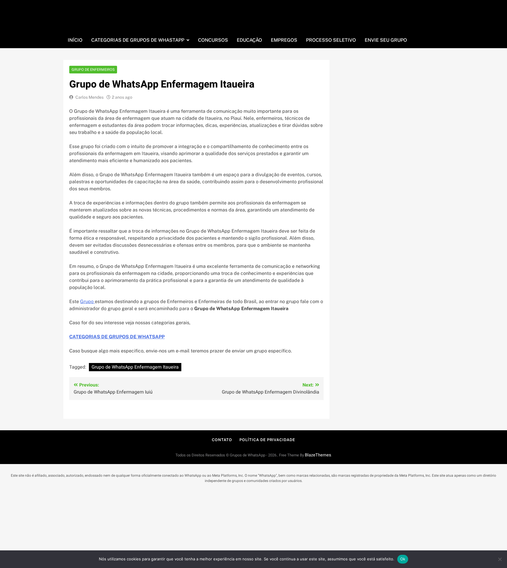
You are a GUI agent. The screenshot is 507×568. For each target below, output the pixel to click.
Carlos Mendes (89, 97)
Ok (402, 559)
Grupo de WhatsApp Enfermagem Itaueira (135, 367)
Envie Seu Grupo (386, 40)
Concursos (213, 40)
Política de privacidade (267, 440)
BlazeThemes (318, 455)
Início (75, 40)
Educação (249, 40)
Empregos (284, 40)
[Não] (500, 559)
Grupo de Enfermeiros (93, 70)
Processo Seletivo (331, 40)
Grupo (87, 301)
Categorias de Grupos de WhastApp (137, 40)
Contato (222, 440)
